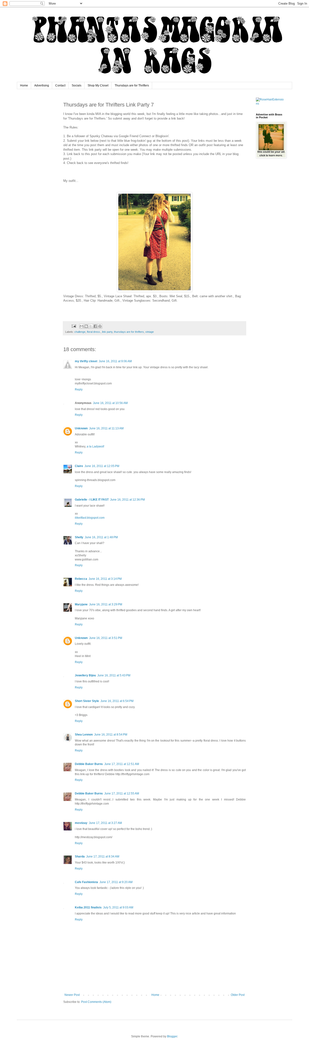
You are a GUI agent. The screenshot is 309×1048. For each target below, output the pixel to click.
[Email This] (81, 326)
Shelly (79, 537)
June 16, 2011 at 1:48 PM (101, 537)
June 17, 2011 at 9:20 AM (116, 882)
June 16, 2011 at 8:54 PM (110, 734)
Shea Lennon (84, 734)
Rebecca (81, 579)
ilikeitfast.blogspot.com (90, 517)
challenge (79, 331)
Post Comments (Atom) (96, 1002)
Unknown (81, 428)
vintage (149, 331)
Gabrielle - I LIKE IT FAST (92, 499)
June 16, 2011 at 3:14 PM (105, 579)
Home (24, 85)
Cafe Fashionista (86, 882)
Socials (76, 85)
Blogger (172, 1036)
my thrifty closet (86, 361)
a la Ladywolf (95, 446)
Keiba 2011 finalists (88, 907)
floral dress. (94, 331)
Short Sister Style (87, 701)
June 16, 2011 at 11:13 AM (106, 428)
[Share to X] (90, 326)
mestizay (81, 823)
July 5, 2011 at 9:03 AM (118, 907)
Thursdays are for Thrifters (132, 85)
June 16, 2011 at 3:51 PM (105, 638)
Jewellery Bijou (85, 675)
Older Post (238, 995)
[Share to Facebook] (95, 326)
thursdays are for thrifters (129, 331)
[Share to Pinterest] (100, 326)
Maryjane (81, 604)
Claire (79, 466)
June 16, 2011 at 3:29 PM (105, 604)
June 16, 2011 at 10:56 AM (110, 403)
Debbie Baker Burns (89, 764)
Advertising (41, 85)
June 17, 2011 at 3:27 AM (105, 823)
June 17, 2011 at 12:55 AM (121, 793)
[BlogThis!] (86, 326)
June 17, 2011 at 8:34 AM (102, 856)
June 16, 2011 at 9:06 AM (115, 361)
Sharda (80, 856)
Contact (60, 85)
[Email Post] (73, 325)
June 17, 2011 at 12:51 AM (121, 764)
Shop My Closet (98, 85)
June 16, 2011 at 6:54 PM (116, 701)
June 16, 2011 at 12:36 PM (127, 499)
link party (107, 331)
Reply (79, 389)
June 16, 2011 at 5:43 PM (113, 675)
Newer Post (72, 995)
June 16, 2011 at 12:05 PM (101, 466)
